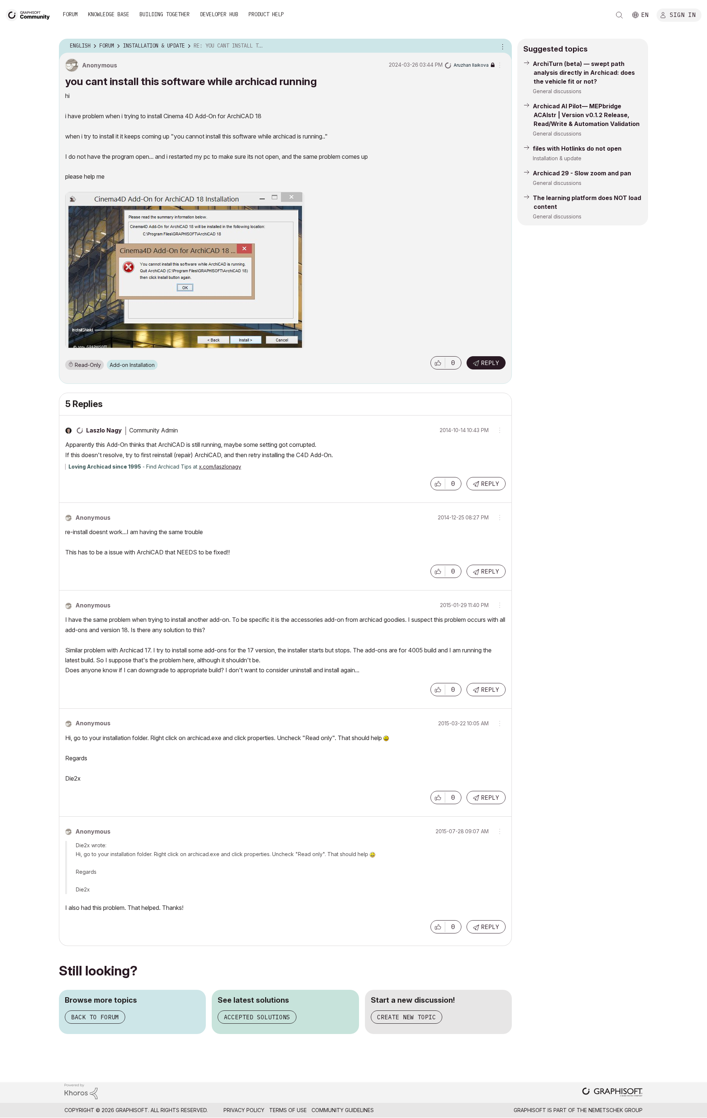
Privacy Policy (244, 1110)
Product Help (266, 14)
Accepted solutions (257, 1017)
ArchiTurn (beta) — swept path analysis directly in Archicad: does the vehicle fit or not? (584, 72)
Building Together (165, 14)
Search (619, 15)
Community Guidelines (343, 1110)
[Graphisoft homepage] (612, 1093)
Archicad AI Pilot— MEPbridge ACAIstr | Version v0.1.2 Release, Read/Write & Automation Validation (586, 114)
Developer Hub (219, 14)
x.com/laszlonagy (220, 466)
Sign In (683, 14)
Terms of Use (288, 1110)
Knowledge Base (108, 14)
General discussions (557, 91)
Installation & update (557, 158)
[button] (438, 363)
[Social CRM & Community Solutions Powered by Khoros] (81, 1091)
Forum (70, 14)
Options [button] (501, 46)
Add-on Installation (132, 365)
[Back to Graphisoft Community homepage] (30, 14)
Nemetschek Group (615, 1110)
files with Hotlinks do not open (577, 148)
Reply (490, 363)
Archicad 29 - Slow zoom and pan (582, 173)
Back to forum (95, 1017)
